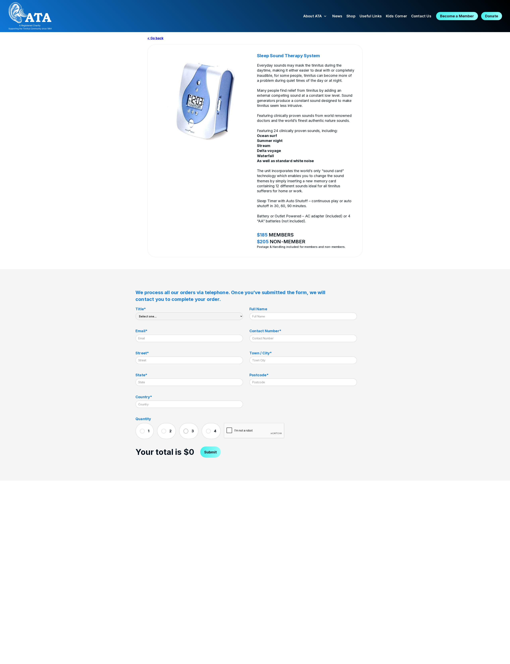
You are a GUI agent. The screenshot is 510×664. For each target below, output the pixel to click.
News (337, 16)
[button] (315, 16)
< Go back (155, 38)
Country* (143, 397)
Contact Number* (265, 331)
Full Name (258, 309)
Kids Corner (396, 16)
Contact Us (421, 16)
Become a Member (457, 16)
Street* (142, 353)
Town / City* (260, 353)
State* (141, 375)
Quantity (143, 419)
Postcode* (259, 375)
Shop (350, 16)
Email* (141, 331)
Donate (491, 16)
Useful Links (371, 16)
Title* (140, 309)
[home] (30, 16)
